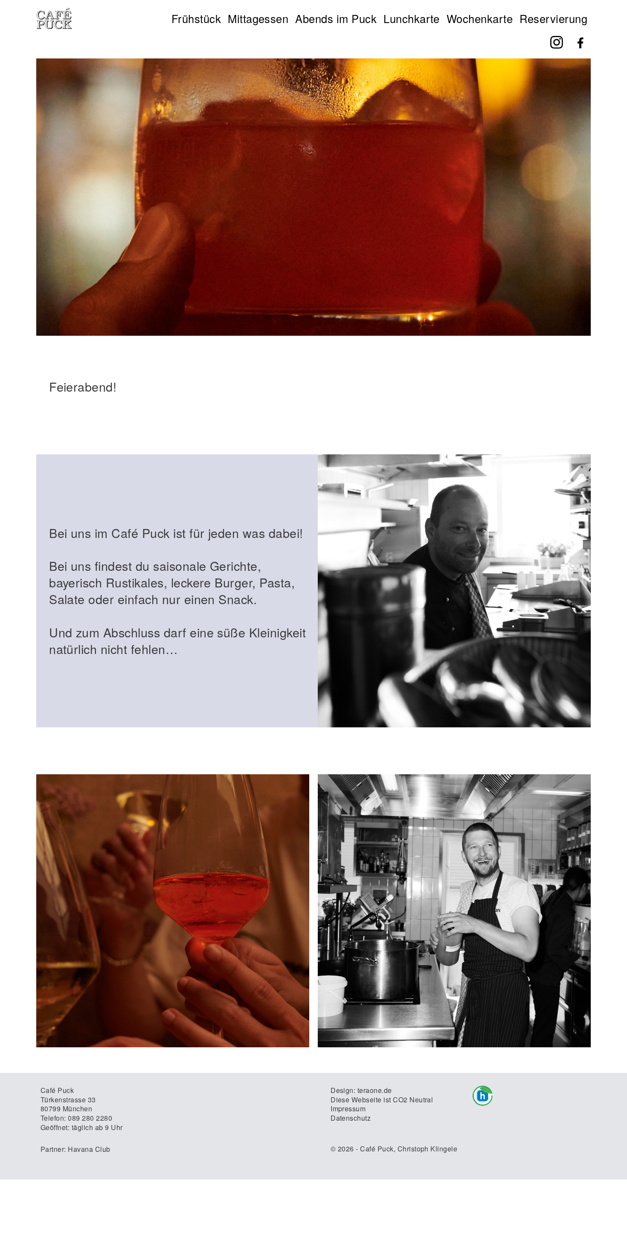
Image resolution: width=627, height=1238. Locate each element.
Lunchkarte (411, 18)
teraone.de (374, 1090)
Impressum (348, 1108)
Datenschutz (351, 1118)
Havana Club (89, 1149)
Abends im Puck (336, 18)
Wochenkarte (480, 18)
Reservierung (553, 18)
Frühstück (196, 18)
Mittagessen (258, 18)
